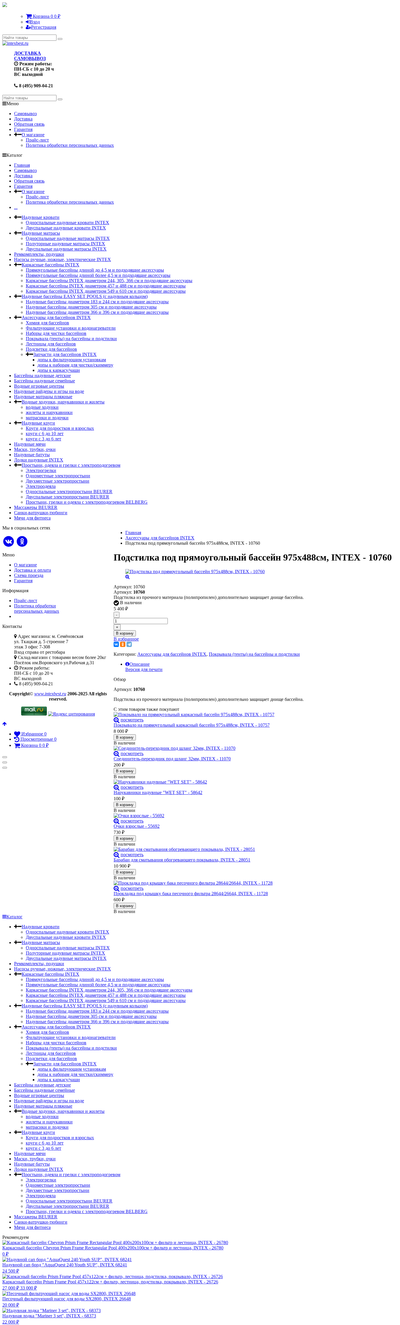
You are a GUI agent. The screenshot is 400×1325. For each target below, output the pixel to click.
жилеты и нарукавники (49, 412)
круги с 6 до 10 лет (45, 433)
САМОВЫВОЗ (30, 58)
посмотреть (132, 719)
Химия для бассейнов (47, 322)
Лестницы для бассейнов (51, 343)
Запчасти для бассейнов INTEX (65, 354)
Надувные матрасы (41, 233)
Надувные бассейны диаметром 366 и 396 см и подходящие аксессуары (97, 312)
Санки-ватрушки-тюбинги (40, 512)
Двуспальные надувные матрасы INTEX (66, 248)
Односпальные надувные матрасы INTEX (68, 238)
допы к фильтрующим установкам (71, 359)
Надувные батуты (32, 454)
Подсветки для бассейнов (51, 349)
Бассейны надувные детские (42, 375)
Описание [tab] (139, 664)
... (16, 207)
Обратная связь (29, 124)
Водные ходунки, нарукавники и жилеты (63, 401)
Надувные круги (38, 422)
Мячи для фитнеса (32, 517)
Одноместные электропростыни (58, 475)
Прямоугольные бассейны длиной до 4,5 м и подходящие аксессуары (95, 270)
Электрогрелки (41, 470)
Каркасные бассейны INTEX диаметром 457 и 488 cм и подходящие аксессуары (106, 285)
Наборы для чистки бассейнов (56, 333)
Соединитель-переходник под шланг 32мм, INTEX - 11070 (172, 758)
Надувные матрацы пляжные (43, 396)
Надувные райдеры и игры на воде (49, 391)
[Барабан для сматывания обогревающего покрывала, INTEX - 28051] (253, 849)
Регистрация (43, 27)
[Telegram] (129, 644)
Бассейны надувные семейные (44, 380)
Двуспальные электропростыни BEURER (67, 496)
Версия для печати (144, 669)
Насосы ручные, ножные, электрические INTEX (62, 259)
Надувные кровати (40, 217)
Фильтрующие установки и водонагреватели (71, 328)
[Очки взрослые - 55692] (253, 815)
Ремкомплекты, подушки (39, 254)
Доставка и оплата (32, 570)
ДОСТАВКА (27, 53)
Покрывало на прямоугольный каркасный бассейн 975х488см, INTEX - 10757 (192, 725)
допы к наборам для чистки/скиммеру (75, 364)
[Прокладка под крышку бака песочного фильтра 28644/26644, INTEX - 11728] (253, 883)
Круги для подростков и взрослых (60, 428)
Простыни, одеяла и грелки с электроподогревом (71, 465)
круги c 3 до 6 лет (43, 438)
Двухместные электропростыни (57, 480)
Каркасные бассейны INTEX (50, 264)
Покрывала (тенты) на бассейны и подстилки (71, 338)
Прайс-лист (37, 139)
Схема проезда (28, 575)
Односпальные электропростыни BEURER (69, 491)
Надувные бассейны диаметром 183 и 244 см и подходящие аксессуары (97, 301)
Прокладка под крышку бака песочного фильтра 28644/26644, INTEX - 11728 (191, 893)
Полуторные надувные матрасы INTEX (65, 243)
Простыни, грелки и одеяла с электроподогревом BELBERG (87, 502)
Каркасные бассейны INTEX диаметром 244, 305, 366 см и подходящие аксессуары (109, 280)
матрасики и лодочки (47, 417)
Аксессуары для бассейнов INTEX (56, 317)
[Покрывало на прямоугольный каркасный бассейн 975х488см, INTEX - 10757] (253, 714)
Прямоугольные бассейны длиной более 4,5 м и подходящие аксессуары (98, 275)
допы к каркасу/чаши (58, 370)
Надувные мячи (30, 444)
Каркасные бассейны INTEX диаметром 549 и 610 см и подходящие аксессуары (106, 291)
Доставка (23, 118)
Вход (35, 21)
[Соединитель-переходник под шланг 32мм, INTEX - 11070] (253, 748)
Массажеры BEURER (35, 507)
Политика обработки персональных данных (70, 145)
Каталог (14, 916)
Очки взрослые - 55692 (137, 826)
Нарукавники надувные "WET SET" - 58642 (158, 792)
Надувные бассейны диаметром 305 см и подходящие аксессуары (91, 306)
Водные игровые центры (39, 386)
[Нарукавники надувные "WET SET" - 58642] (253, 782)
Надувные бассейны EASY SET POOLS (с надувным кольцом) (85, 296)
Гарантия (23, 129)
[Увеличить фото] (116, 719)
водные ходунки (42, 407)
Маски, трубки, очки (35, 449)
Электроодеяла (41, 486)
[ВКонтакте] (116, 644)
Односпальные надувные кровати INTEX (67, 222)
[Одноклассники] (122, 644)
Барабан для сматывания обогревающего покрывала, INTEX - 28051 (182, 859)
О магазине (33, 134)
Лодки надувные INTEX (38, 459)
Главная (22, 165)
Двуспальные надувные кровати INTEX (66, 227)
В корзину (125, 633)
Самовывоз (25, 113)
